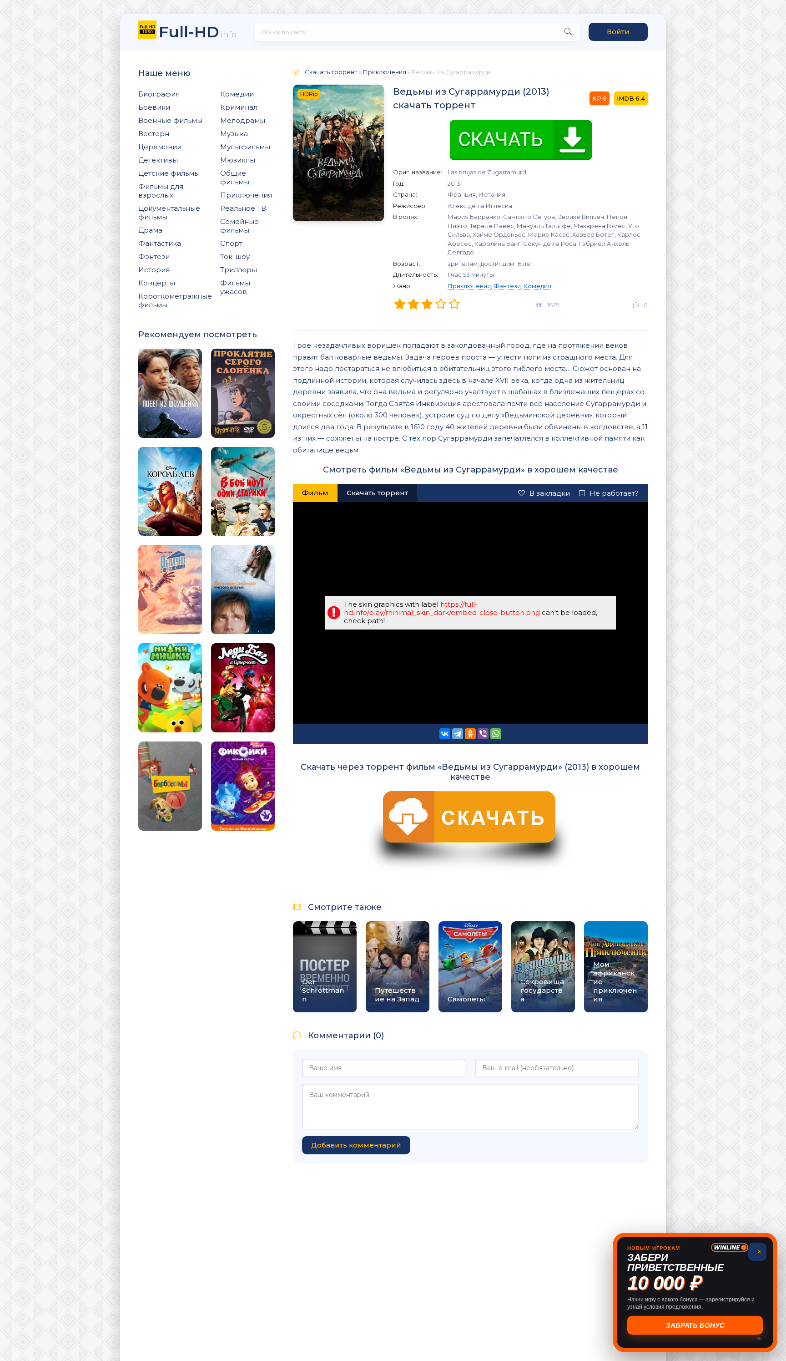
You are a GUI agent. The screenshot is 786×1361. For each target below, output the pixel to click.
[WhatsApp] (495, 733)
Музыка (234, 133)
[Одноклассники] (470, 733)
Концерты (156, 283)
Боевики (154, 107)
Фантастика (159, 243)
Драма (150, 230)
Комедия (537, 285)
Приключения (246, 195)
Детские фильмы (169, 173)
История (154, 269)
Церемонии (159, 146)
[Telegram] (457, 733)
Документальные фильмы (169, 212)
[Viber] (483, 733)
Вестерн (153, 133)
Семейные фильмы (239, 225)
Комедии (237, 94)
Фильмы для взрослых (160, 190)
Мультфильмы (245, 146)
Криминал (238, 107)
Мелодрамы (242, 120)
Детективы (158, 160)
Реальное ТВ (243, 208)
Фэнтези (154, 256)
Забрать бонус (695, 1325)
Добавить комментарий (356, 1145)
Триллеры (238, 269)
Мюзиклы (237, 160)
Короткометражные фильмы (175, 300)
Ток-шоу (235, 256)
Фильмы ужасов (235, 287)
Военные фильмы (170, 120)
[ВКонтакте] (444, 733)
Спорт (231, 243)
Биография (159, 94)
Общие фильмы (234, 177)
